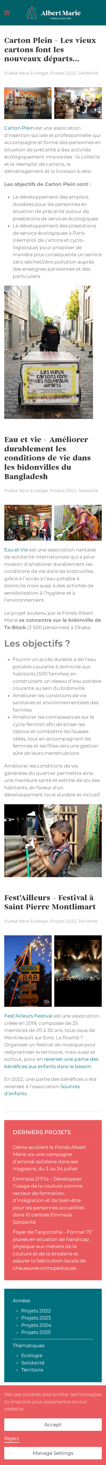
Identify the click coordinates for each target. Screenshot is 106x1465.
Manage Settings (53, 1453)
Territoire (87, 921)
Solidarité (88, 73)
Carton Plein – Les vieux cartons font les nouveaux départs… (50, 50)
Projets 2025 (36, 1332)
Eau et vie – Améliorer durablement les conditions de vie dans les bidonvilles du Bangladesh (47, 458)
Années (21, 1300)
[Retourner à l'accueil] (53, 12)
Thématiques (28, 1345)
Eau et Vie (16, 550)
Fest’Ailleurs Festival (29, 1016)
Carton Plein (19, 128)
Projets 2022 (63, 73)
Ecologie (39, 73)
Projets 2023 (36, 1318)
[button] (7, 12)
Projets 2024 (36, 1325)
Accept (53, 1424)
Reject (12, 1438)
